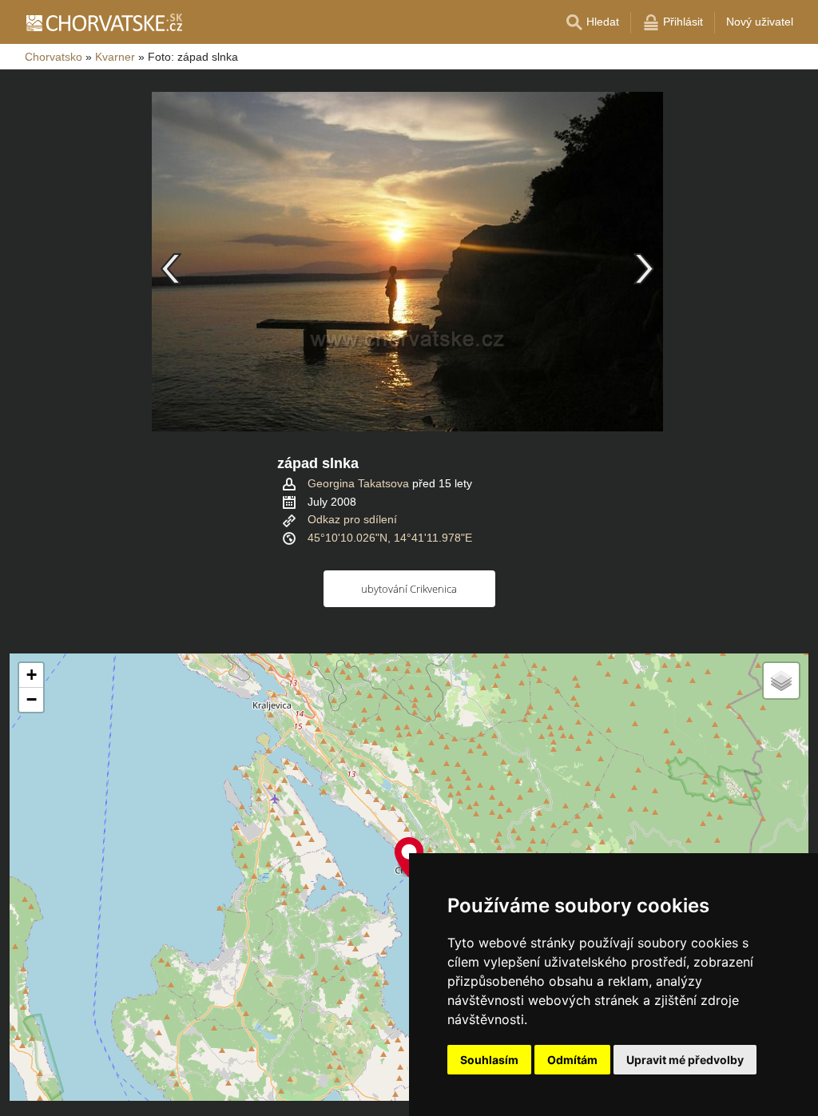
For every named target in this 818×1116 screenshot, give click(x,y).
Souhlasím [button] (489, 1059)
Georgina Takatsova (358, 483)
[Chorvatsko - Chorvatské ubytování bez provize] (103, 22)
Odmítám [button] (572, 1059)
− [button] (31, 699)
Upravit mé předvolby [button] (685, 1059)
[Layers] (781, 680)
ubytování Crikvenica (409, 589)
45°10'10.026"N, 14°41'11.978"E (390, 537)
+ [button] (31, 675)
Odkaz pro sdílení (352, 519)
